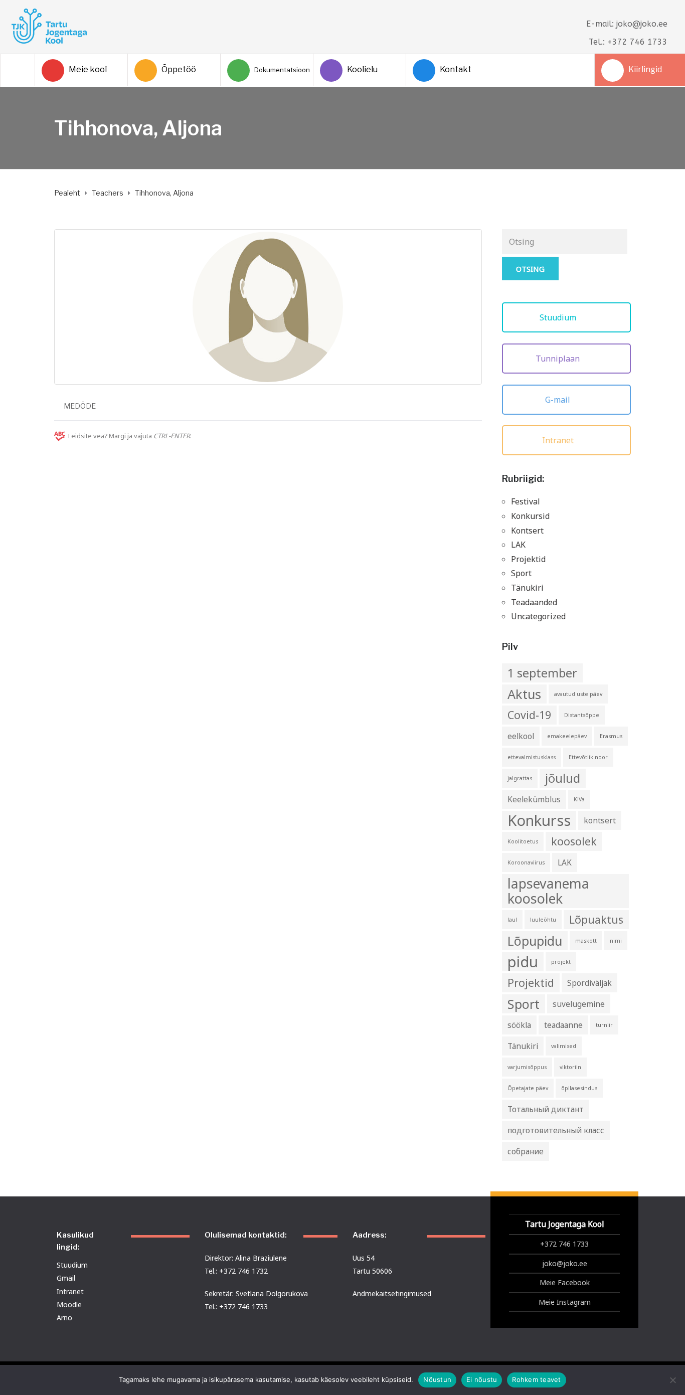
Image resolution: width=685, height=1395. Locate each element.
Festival (525, 501)
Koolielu (362, 69)
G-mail (558, 399)
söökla (519, 1024)
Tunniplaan (559, 358)
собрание (525, 1151)
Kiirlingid (645, 69)
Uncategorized (538, 616)
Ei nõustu (481, 1379)
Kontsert (527, 530)
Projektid (528, 559)
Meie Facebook (565, 1282)
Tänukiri (527, 587)
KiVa (579, 799)
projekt (561, 961)
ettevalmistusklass (531, 757)
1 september (542, 673)
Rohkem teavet (536, 1379)
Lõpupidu (534, 940)
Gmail (66, 1278)
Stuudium (559, 317)
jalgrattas (519, 778)
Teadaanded (534, 602)
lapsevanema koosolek (548, 891)
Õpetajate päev (527, 1088)
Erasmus (611, 736)
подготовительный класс (555, 1130)
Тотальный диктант (545, 1109)
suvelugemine (579, 1003)
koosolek (574, 841)
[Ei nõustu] (672, 1380)
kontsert (600, 820)
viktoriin (570, 1067)
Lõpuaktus (596, 919)
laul (512, 919)
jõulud (562, 778)
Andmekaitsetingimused (392, 1293)
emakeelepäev (567, 736)
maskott (586, 940)
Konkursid (530, 515)
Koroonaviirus (526, 862)
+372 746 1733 (564, 1244)
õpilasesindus (579, 1088)
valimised (563, 1046)
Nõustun (437, 1379)
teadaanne (563, 1024)
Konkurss (539, 820)
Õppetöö (178, 69)
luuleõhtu (543, 919)
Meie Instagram (565, 1302)
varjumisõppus (527, 1067)
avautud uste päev (578, 694)
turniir (604, 1024)
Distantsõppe (581, 715)
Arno (64, 1317)
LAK (518, 544)
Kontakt (455, 69)
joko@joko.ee (564, 1263)
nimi (616, 940)
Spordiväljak (589, 982)
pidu (522, 961)
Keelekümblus (534, 799)
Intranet (559, 440)
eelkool (520, 736)
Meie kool (88, 69)
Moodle (69, 1304)
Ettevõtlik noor (588, 757)
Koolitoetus (522, 841)
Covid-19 (529, 715)
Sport (521, 573)
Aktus (524, 694)
